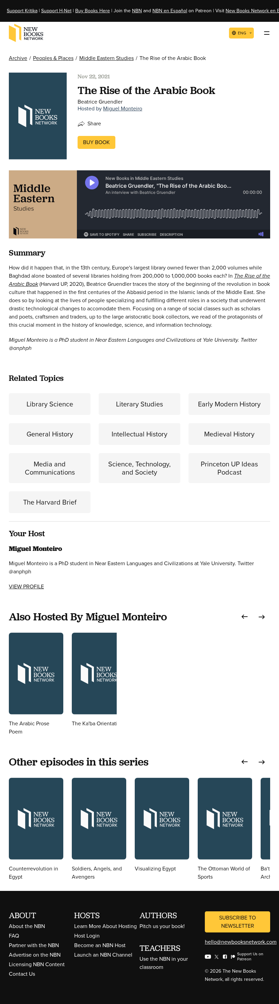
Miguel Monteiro (122, 108)
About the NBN (27, 926)
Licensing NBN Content (37, 964)
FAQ (14, 936)
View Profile (26, 586)
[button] (244, 616)
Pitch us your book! (162, 926)
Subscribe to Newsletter (237, 922)
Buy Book (96, 142)
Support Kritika (22, 10)
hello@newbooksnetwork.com (241, 942)
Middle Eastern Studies (106, 58)
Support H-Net (56, 10)
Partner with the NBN (34, 945)
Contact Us (22, 974)
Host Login (87, 936)
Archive (18, 58)
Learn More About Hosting (105, 926)
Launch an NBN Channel (103, 955)
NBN (137, 10)
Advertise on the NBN (35, 955)
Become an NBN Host (100, 945)
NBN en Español (169, 10)
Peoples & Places (53, 58)
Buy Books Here (92, 10)
